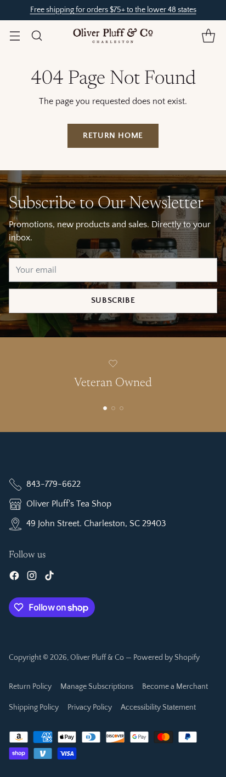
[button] (208, 35)
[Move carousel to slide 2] (113, 408)
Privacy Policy (89, 707)
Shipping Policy (34, 707)
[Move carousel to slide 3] (121, 408)
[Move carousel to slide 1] (105, 408)
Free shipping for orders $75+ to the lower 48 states (113, 9)
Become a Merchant (175, 686)
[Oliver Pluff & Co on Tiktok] (49, 577)
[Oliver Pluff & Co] (113, 35)
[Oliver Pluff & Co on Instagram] (31, 577)
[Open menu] (14, 35)
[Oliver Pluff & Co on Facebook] (14, 577)
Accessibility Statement (158, 707)
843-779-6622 (53, 484)
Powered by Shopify (166, 657)
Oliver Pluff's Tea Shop (68, 504)
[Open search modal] (36, 35)
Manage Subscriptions (96, 686)
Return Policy (30, 686)
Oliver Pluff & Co (97, 657)
